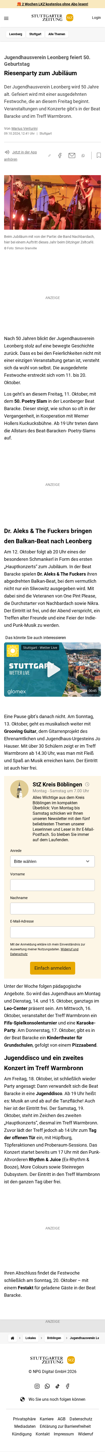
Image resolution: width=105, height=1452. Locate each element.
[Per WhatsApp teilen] (83, 155)
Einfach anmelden (52, 968)
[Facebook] (68, 1386)
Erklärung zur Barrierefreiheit (65, 1426)
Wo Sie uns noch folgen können (57, 1399)
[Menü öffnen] (6, 18)
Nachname (19, 898)
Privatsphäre (24, 1419)
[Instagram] (37, 1386)
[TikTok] (58, 1386)
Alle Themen (56, 34)
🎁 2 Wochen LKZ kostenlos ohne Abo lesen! (52, 4)
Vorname (17, 874)
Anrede (15, 851)
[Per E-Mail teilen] (72, 155)
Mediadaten (25, 1426)
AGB (61, 1419)
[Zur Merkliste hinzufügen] (97, 155)
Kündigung (22, 1434)
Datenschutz (81, 1419)
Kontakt (43, 1434)
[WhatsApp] (47, 1386)
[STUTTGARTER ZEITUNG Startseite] (52, 17)
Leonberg (15, 34)
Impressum (64, 1434)
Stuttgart (35, 34)
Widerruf (85, 1434)
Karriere (47, 1419)
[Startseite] (12, 1338)
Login (96, 18)
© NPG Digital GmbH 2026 (52, 1371)
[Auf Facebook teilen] (60, 155)
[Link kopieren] (49, 155)
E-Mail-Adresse (22, 921)
